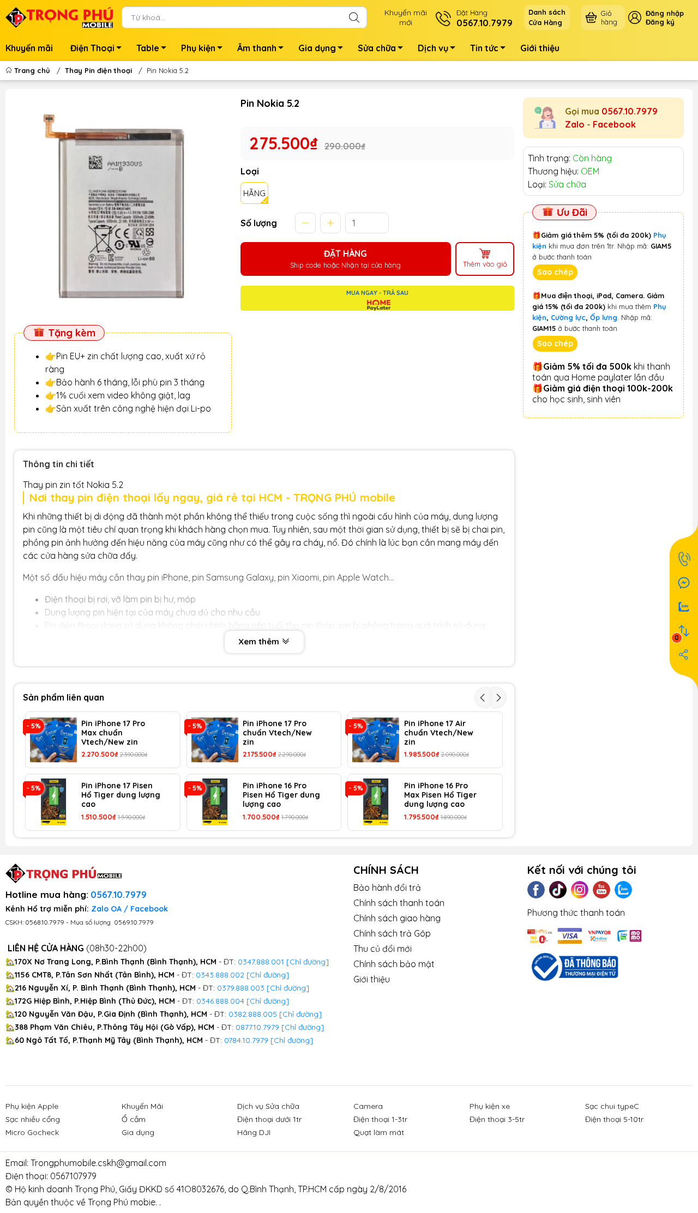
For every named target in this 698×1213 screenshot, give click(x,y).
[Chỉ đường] (302, 1027)
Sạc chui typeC (612, 1106)
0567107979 (73, 1175)
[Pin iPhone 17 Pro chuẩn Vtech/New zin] (214, 739)
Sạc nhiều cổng (32, 1119)
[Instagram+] (579, 889)
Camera (368, 1106)
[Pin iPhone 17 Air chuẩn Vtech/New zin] (375, 739)
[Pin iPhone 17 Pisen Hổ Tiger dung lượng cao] (53, 802)
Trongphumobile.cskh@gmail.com (98, 1162)
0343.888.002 (220, 975)
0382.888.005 (252, 1014)
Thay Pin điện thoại (98, 70)
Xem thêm (259, 641)
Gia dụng (317, 48)
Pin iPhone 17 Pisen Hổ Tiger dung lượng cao (120, 794)
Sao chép (555, 272)
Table (147, 48)
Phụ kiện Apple (31, 1106)
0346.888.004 (220, 1001)
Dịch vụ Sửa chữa (268, 1106)
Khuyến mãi (29, 48)
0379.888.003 (240, 988)
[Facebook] (536, 889)
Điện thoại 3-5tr (497, 1119)
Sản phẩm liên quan (63, 697)
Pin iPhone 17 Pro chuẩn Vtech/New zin (277, 732)
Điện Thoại (92, 48)
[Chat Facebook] (684, 583)
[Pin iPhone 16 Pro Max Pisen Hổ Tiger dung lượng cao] (375, 802)
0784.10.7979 (246, 1040)
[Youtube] (601, 889)
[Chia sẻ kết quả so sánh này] (684, 655)
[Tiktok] (558, 889)
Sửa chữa (377, 48)
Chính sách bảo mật (394, 963)
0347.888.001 (262, 962)
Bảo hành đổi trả (387, 887)
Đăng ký (660, 21)
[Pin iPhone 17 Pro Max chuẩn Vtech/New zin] (53, 739)
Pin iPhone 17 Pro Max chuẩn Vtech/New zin (113, 732)
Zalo (575, 124)
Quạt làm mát (378, 1132)
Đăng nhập (665, 13)
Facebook (614, 124)
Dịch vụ (433, 48)
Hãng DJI (253, 1132)
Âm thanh (256, 48)
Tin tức (484, 48)
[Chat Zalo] (684, 607)
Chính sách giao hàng (397, 918)
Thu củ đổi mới (382, 948)
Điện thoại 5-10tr (614, 1119)
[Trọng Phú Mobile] (59, 16)
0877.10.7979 (257, 1027)
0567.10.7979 (629, 111)
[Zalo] (623, 889)
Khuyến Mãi (142, 1106)
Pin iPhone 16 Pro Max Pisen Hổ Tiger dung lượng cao (440, 794)
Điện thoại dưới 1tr (269, 1119)
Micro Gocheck (32, 1132)
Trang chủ (32, 70)
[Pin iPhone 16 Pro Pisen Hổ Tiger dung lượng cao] (214, 802)
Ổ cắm (134, 1119)
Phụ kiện (198, 48)
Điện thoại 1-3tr (380, 1119)
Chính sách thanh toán (398, 902)
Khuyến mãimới (405, 17)
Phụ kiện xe (490, 1106)
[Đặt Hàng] (684, 559)
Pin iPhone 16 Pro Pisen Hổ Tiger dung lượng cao (281, 794)
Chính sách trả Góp (392, 933)
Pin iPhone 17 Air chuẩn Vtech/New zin (438, 732)
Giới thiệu (539, 48)
